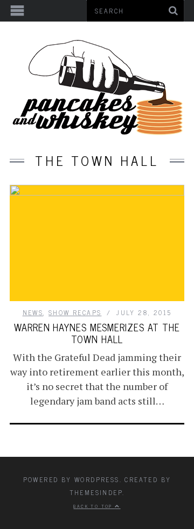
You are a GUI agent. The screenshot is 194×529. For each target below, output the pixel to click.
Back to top (94, 506)
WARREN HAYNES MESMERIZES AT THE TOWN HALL (97, 333)
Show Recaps (74, 312)
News (33, 312)
